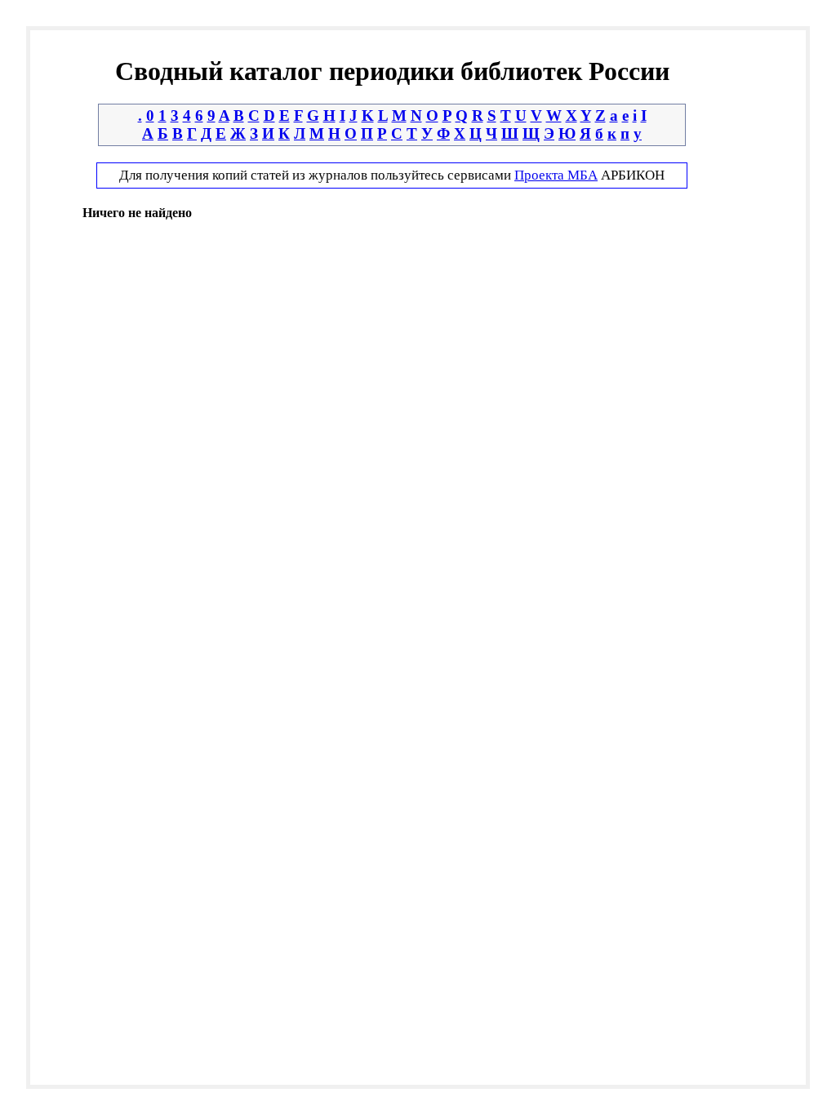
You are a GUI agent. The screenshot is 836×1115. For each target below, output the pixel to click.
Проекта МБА (556, 175)
